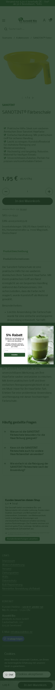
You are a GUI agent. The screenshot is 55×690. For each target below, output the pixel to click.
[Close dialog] (51, 328)
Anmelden (14, 354)
